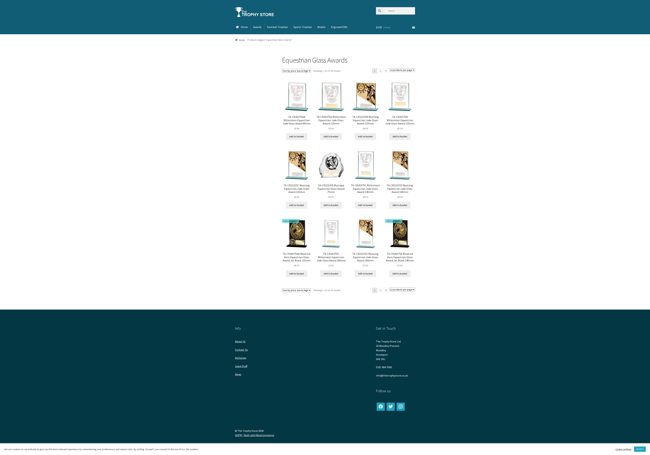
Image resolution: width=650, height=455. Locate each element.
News (238, 374)
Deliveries (240, 358)
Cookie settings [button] (623, 449)
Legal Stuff (241, 366)
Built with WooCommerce (259, 435)
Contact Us (241, 349)
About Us (240, 341)
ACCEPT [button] (640, 449)
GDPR (238, 435)
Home (242, 39)
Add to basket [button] (296, 136)
